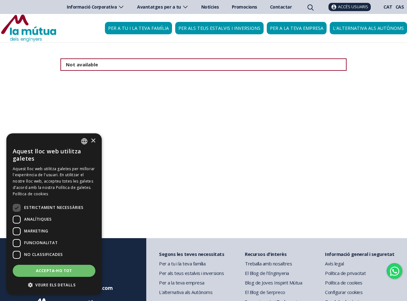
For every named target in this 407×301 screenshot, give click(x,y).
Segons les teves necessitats (191, 254)
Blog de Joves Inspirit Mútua (273, 282)
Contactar (281, 7)
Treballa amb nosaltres (268, 263)
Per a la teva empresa (296, 28)
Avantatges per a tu (159, 7)
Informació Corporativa (92, 7)
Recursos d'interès (265, 254)
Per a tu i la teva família (138, 28)
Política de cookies (343, 282)
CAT (387, 7)
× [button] (93, 140)
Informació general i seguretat (359, 254)
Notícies (210, 7)
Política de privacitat (345, 273)
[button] (54, 284)
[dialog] (54, 214)
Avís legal (334, 263)
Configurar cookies (343, 292)
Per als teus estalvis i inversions (219, 28)
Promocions (244, 7)
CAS (400, 7)
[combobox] (84, 141)
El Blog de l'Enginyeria (267, 273)
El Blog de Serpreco (265, 292)
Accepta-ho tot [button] (54, 270)
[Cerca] (310, 7)
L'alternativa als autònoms (368, 28)
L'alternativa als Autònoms (185, 292)
